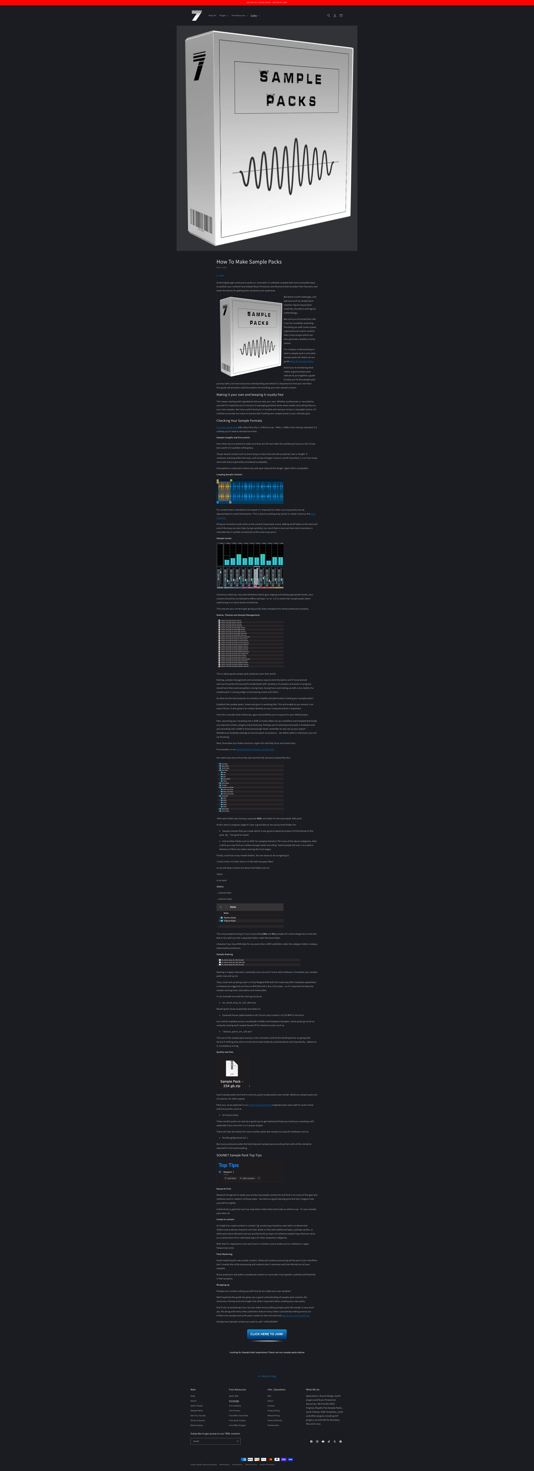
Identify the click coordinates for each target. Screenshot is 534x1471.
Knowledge (234, 1400)
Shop (193, 1396)
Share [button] (221, 275)
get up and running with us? (296, 1315)
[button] (224, 15)
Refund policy (197, 1425)
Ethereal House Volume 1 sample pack (255, 749)
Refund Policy (274, 1415)
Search (194, 1400)
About (270, 1400)
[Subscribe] (237, 1441)
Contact (271, 1405)
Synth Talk (233, 1396)
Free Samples (235, 1405)
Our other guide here (227, 427)
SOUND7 (199, 1465)
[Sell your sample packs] (267, 1337)
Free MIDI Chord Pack (238, 1415)
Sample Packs (197, 1410)
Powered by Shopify (210, 1465)
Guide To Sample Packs (260, 1104)
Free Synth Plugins (237, 1420)
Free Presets (234, 1410)
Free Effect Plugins (237, 1425)
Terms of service (251, 1465)
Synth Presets (197, 1405)
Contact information (267, 1465)
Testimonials (273, 1425)
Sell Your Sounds (198, 1415)
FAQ (269, 1396)
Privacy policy (237, 1465)
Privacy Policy (274, 1410)
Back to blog (269, 1376)
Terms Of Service (275, 1420)
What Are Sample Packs (301, 361)
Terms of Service (198, 1420)
